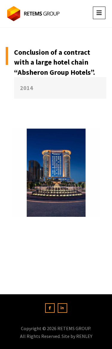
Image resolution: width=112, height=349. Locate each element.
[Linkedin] (62, 308)
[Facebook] (50, 308)
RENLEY (84, 336)
